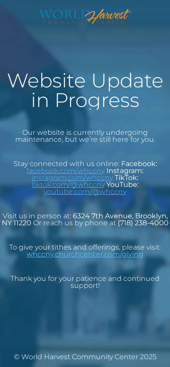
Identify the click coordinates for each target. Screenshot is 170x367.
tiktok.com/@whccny (68, 184)
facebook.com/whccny (66, 171)
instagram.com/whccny (72, 177)
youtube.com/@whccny (85, 191)
